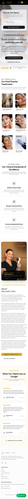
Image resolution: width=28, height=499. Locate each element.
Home (2, 469)
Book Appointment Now (14, 57)
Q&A (2, 474)
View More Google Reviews (15, 440)
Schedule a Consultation (11, 354)
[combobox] (14, 22)
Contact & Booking (5, 473)
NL (19, 2)
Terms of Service (5, 478)
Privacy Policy (4, 476)
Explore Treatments (9, 358)
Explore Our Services (14, 62)
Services (3, 471)
